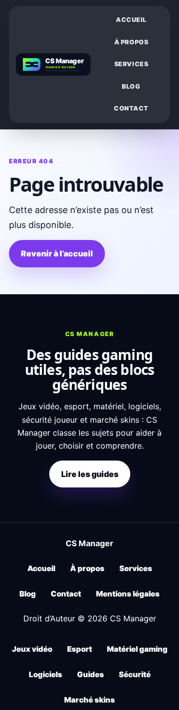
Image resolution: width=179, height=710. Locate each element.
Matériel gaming (137, 649)
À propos (131, 42)
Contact (131, 108)
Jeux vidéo (32, 649)
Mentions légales (128, 593)
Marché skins (89, 700)
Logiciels (45, 674)
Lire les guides (89, 474)
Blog (131, 86)
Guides (90, 674)
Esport (79, 649)
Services (131, 64)
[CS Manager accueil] (53, 64)
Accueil (131, 19)
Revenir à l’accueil (57, 253)
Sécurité (135, 674)
